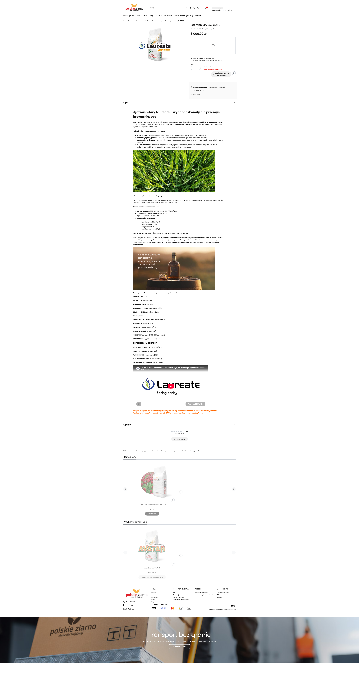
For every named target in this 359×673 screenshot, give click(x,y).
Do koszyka (152, 514)
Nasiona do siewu (139, 21)
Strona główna (127, 21)
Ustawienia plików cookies (203, 595)
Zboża (148, 21)
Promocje (176, 595)
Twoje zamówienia (223, 593)
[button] (190, 7)
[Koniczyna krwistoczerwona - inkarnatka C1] (152, 483)
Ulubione (219, 597)
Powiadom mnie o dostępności (222, 74)
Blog (152, 602)
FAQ (174, 593)
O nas (153, 595)
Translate (228, 10)
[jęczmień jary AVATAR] (152, 546)
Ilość (192, 65)
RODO (153, 600)
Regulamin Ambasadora (181, 600)
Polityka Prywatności (201, 593)
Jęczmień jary (164, 21)
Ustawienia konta (222, 595)
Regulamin (154, 597)
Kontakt (154, 593)
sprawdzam (179, 646)
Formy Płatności (178, 597)
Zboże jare (155, 21)
